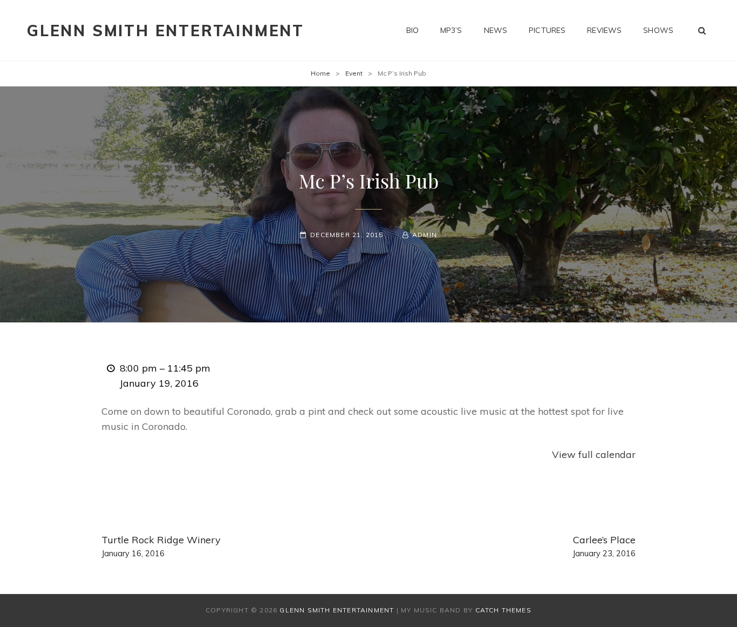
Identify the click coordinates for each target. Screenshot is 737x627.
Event (354, 73)
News (496, 30)
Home (320, 73)
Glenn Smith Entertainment (165, 30)
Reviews (604, 30)
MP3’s (451, 30)
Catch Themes (503, 610)
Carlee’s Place (604, 546)
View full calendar (594, 454)
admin (424, 235)
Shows (658, 30)
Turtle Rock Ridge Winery (161, 546)
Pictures (547, 30)
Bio (412, 30)
